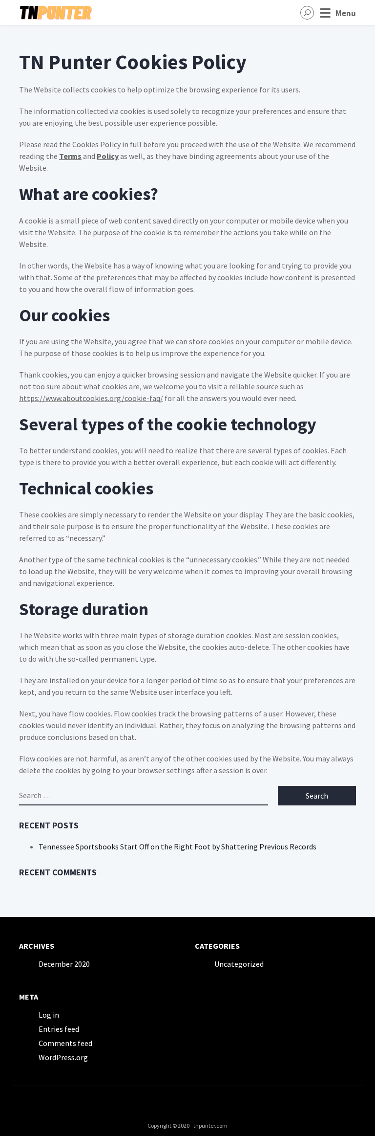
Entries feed (59, 1029)
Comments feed (65, 1043)
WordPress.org (63, 1057)
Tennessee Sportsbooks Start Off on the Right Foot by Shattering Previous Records (177, 846)
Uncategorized (239, 964)
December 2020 (64, 964)
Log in (49, 1015)
